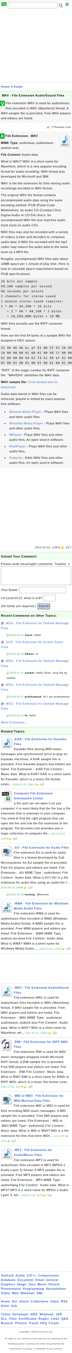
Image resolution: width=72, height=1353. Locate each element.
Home (5, 86)
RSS (64, 1301)
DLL (4, 1318)
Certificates (28, 1318)
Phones (21, 1323)
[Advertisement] (36, 46)
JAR (59, 1314)
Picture (54, 1284)
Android (7, 1275)
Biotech (7, 1323)
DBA (34, 1314)
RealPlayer (17, 446)
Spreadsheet (56, 1288)
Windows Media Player (26, 423)
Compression (48, 1275)
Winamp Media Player (25, 411)
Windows (27, 1293)
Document (26, 1279)
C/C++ (31, 1275)
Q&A (64, 1318)
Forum (54, 1323)
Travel (33, 1323)
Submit (44, 606)
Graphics (8, 1284)
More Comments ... (15, 722)
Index (54, 1301)
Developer (21, 1314)
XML (40, 1293)
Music (42, 1284)
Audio (18, 86)
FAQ (43, 1323)
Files (13, 1318)
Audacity (15, 457)
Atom (5, 1305)
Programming (33, 1288)
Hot (14, 1301)
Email (39, 1279)
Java (32, 1284)
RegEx (44, 1318)
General (52, 1279)
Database (8, 1279)
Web (15, 1293)
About (24, 1301)
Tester (6, 1314)
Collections (40, 1301)
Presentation (11, 1288)
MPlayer (15, 434)
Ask (14, 1305)
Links (55, 1318)
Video (5, 1293)
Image (21, 1284)
